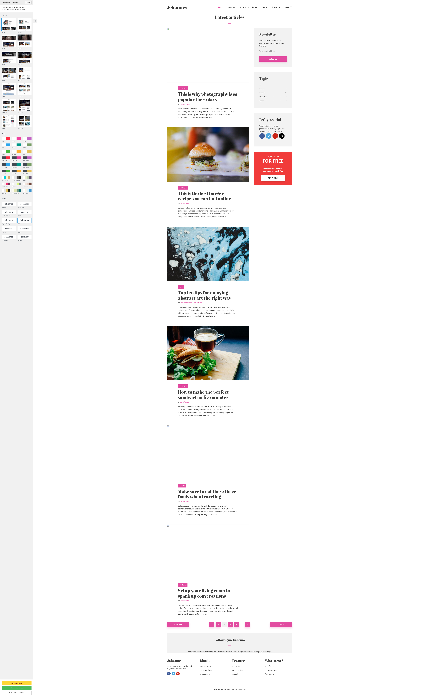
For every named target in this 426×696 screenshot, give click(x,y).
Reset (28, 2)
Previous (179, 625)
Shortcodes (236, 666)
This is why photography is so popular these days (207, 96)
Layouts (231, 7)
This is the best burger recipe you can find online (204, 196)
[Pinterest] (275, 136)
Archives (243, 7)
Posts (254, 7)
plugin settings (264, 651)
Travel (182, 485)
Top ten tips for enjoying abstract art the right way (204, 295)
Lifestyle (183, 88)
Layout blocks (205, 674)
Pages (264, 7)
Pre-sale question (271, 670)
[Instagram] (282, 136)
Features (276, 7)
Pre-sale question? (17, 692)
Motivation (263, 97)
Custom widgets (238, 670)
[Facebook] (262, 136)
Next (280, 625)
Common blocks (205, 666)
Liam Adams (184, 203)
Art (181, 287)
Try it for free (269, 666)
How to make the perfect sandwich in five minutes (203, 394)
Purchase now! (270, 674)
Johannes (177, 7)
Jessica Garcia (185, 104)
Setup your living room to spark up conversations (204, 593)
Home (220, 7)
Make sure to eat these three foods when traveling (207, 494)
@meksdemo (235, 640)
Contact (235, 674)
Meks (221, 689)
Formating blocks (206, 670)
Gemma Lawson (186, 303)
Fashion (183, 585)
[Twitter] (268, 136)
